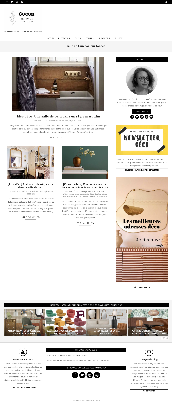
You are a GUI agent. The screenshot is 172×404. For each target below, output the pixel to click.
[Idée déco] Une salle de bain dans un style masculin (57, 116)
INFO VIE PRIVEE (23, 359)
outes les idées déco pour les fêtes (93, 360)
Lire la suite (58, 137)
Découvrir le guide (142, 287)
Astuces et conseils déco (83, 194)
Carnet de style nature (55, 355)
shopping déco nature (77, 355)
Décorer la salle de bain (58, 120)
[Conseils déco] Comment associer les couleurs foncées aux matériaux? (85, 185)
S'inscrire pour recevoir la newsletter (142, 170)
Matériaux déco (70, 196)
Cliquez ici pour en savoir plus (23, 388)
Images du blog (149, 359)
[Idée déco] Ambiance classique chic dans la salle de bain (31, 185)
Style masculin (75, 120)
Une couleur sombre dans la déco (92, 196)
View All (165, 338)
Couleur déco (100, 194)
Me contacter (149, 391)
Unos (83, 400)
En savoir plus (142, 111)
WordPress (96, 400)
